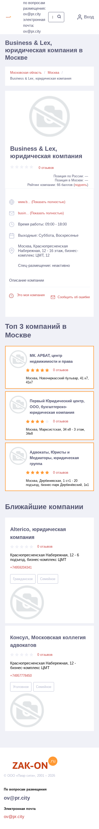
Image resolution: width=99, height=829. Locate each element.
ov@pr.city (17, 798)
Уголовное (21, 687)
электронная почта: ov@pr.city (34, 25)
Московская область (26, 72)
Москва (53, 72)
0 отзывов (46, 168)
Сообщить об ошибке (74, 297)
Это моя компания (31, 295)
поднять (81, 185)
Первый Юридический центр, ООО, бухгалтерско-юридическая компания (57, 407)
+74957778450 (21, 675)
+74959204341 (21, 567)
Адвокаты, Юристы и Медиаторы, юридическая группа (54, 458)
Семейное (47, 579)
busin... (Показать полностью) (41, 213)
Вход (89, 17)
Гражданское (23, 579)
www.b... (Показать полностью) (41, 202)
